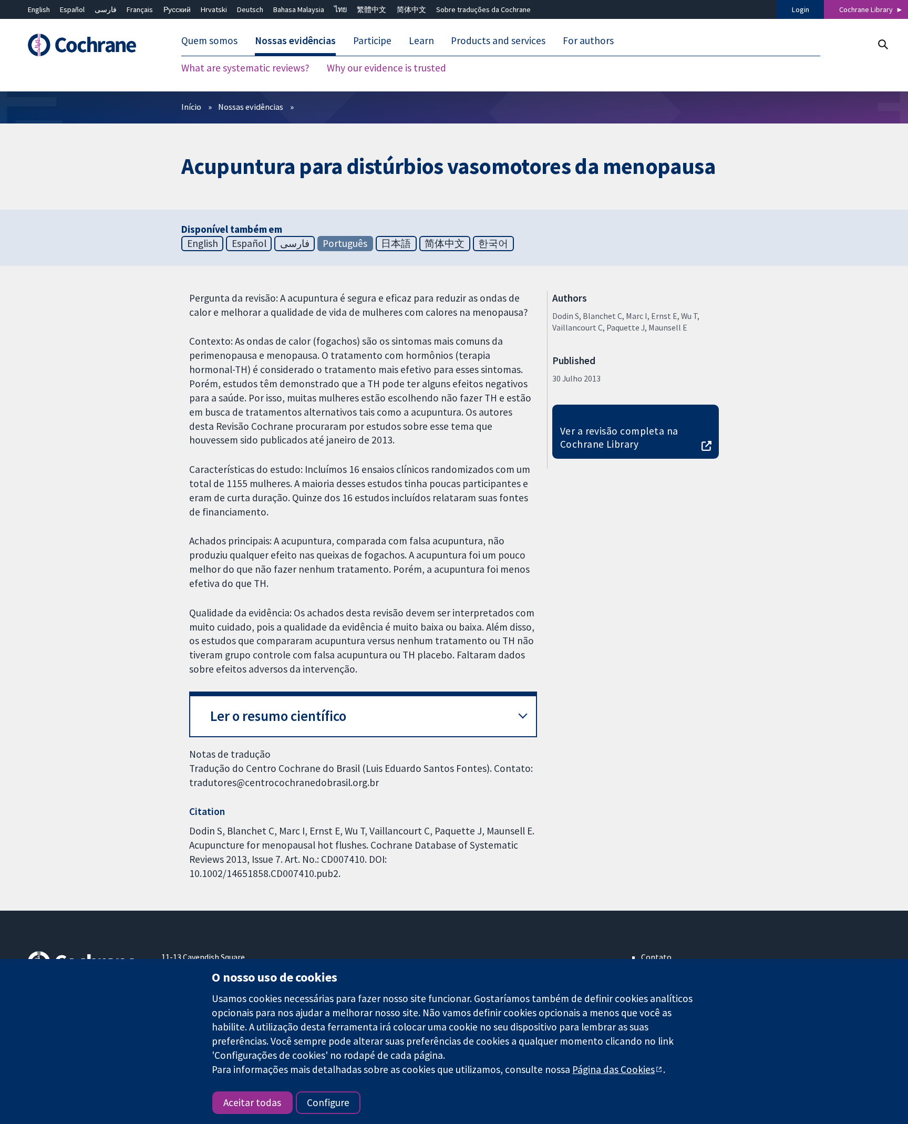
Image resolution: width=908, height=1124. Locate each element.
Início (191, 106)
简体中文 (411, 9)
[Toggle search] (883, 44)
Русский (177, 9)
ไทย (340, 9)
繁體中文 (371, 9)
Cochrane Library (866, 9)
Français (140, 9)
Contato (656, 957)
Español (72, 9)
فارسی (106, 9)
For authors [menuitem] (588, 41)
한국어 (493, 243)
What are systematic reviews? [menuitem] (245, 68)
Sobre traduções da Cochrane (483, 9)
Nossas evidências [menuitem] (295, 41)
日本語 (396, 243)
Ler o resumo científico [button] (278, 716)
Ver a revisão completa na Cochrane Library (619, 437)
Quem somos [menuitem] (209, 41)
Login (800, 9)
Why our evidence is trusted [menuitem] (386, 68)
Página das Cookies (613, 1069)
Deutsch (250, 9)
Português (345, 243)
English (39, 9)
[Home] (87, 45)
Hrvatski (214, 9)
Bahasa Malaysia (298, 9)
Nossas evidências (250, 106)
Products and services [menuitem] (498, 41)
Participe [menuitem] (372, 41)
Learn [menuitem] (421, 41)
